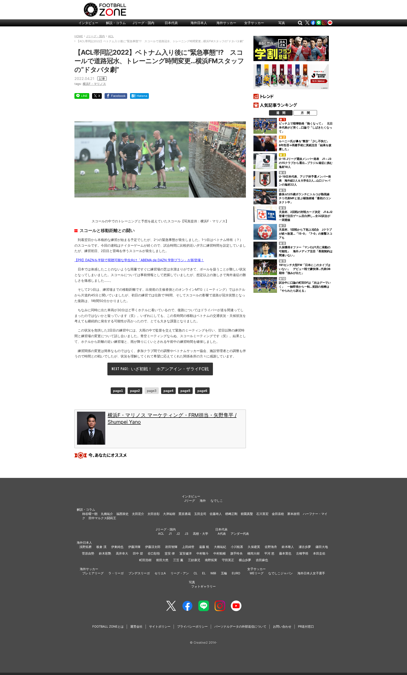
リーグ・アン (180, 573)
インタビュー (88, 23)
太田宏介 (138, 514)
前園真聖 (247, 514)
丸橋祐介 (107, 514)
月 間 (305, 113)
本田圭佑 (319, 553)
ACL (161, 533)
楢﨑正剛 (231, 514)
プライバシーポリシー (192, 626)
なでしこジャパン (280, 573)
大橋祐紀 (220, 547)
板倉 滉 (101, 547)
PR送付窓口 (306, 626)
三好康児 (194, 560)
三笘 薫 (178, 560)
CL (195, 573)
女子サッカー (254, 23)
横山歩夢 (245, 560)
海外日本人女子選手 (311, 573)
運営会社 (136, 626)
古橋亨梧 (302, 553)
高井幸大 (122, 553)
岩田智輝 (171, 547)
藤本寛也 (285, 553)
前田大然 (162, 560)
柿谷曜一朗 (90, 514)
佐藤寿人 (216, 514)
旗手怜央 (236, 553)
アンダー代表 (240, 533)
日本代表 (171, 23)
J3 (186, 533)
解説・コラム (116, 23)
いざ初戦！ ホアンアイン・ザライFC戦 (170, 368)
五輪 (224, 573)
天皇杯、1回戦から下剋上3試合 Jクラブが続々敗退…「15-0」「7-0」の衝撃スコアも (305, 233)
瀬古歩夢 (305, 547)
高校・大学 (200, 533)
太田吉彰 (153, 514)
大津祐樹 (169, 514)
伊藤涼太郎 (152, 547)
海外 (203, 500)
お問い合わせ (282, 626)
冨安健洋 (185, 553)
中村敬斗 (202, 553)
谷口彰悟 (154, 553)
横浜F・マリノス (94, 84)
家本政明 (293, 514)
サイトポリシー (160, 626)
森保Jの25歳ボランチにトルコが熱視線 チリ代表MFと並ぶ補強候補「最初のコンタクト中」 (305, 198)
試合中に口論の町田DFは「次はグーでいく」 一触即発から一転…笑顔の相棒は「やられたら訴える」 (305, 286)
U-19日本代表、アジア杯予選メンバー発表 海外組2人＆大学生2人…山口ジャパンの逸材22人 (305, 180)
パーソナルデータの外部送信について (240, 626)
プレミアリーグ (93, 573)
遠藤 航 (204, 547)
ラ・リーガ (116, 573)
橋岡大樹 (253, 553)
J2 (178, 533)
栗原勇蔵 (185, 514)
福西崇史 (122, 514)
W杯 (213, 573)
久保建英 (254, 547)
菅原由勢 (88, 553)
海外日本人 (199, 23)
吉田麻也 (262, 560)
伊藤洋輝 (134, 547)
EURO (236, 573)
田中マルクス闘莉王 (102, 518)
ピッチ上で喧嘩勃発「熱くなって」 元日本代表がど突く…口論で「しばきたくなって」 (306, 127)
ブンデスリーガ (139, 573)
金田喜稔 (278, 514)
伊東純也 (117, 547)
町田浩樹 (145, 560)
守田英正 (228, 560)
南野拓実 (211, 560)
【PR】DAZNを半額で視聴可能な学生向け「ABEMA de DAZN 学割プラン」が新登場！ (139, 260)
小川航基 (237, 547)
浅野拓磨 (85, 547)
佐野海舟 (271, 547)
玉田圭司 (200, 514)
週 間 (280, 113)
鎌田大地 (322, 547)
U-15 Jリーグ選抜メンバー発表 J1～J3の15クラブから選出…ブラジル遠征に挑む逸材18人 (306, 163)
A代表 (222, 533)
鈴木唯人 (288, 547)
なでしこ (217, 500)
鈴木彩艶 (105, 553)
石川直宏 (262, 514)
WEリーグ (257, 573)
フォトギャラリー (203, 586)
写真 (281, 23)
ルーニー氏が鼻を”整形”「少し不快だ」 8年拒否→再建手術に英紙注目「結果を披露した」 (305, 145)
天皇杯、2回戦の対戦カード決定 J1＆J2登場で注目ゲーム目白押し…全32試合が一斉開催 (306, 216)
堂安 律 (170, 553)
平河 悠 (269, 553)
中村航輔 (219, 553)
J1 (170, 533)
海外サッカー (226, 23)
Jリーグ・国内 (143, 23)
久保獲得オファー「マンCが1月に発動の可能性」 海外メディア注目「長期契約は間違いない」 (306, 251)
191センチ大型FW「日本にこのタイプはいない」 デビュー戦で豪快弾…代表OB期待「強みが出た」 (304, 269)
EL (204, 573)
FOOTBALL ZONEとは (108, 626)
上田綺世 (188, 547)
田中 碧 (138, 553)
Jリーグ (189, 500)
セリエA (160, 573)
